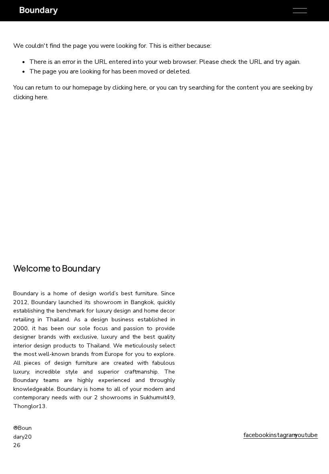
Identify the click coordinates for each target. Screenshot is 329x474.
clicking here (129, 87)
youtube (306, 435)
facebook (256, 435)
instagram (283, 435)
